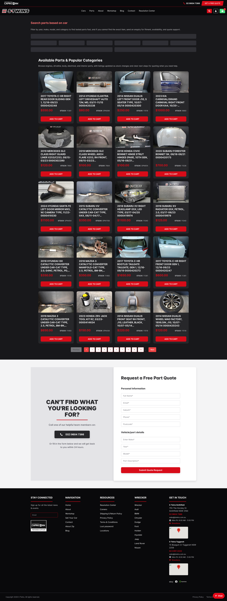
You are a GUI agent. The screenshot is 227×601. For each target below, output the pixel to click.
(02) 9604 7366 (74, 434)
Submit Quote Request (150, 470)
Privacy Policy (198, 597)
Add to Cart (56, 119)
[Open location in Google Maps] (178, 533)
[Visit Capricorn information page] (11, 3)
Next (152, 350)
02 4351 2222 (175, 551)
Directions (176, 523)
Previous (76, 350)
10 (141, 350)
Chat (220, 596)
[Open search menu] (209, 11)
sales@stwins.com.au (177, 517)
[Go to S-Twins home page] (15, 11)
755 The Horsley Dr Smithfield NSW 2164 (178, 509)
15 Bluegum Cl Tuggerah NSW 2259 (182, 546)
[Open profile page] (215, 11)
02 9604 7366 (193, 3)
